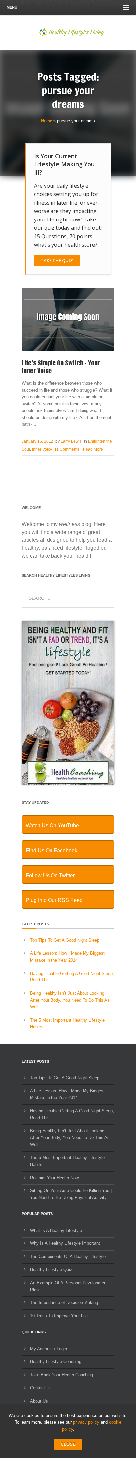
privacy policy (86, 1422)
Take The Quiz (57, 260)
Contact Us (40, 1387)
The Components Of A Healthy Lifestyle (68, 1256)
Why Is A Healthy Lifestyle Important (65, 1243)
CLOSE (68, 1444)
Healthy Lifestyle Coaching (55, 1361)
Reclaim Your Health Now (54, 1177)
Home (46, 120)
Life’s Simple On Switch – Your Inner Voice (61, 367)
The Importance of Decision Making (64, 1302)
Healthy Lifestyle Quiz (51, 1269)
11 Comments (66, 449)
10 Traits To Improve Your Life (59, 1315)
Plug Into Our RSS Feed (54, 900)
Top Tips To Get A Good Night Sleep (64, 940)
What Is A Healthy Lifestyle (56, 1230)
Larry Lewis (71, 441)
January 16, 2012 (37, 441)
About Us (39, 1401)
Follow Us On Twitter (50, 875)
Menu (12, 7)
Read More (94, 449)
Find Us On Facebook (51, 850)
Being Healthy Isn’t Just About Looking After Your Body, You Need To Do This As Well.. (70, 1000)
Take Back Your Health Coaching (61, 1374)
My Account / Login (48, 1348)
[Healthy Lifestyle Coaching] (68, 783)
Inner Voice (42, 449)
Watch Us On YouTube (52, 825)
